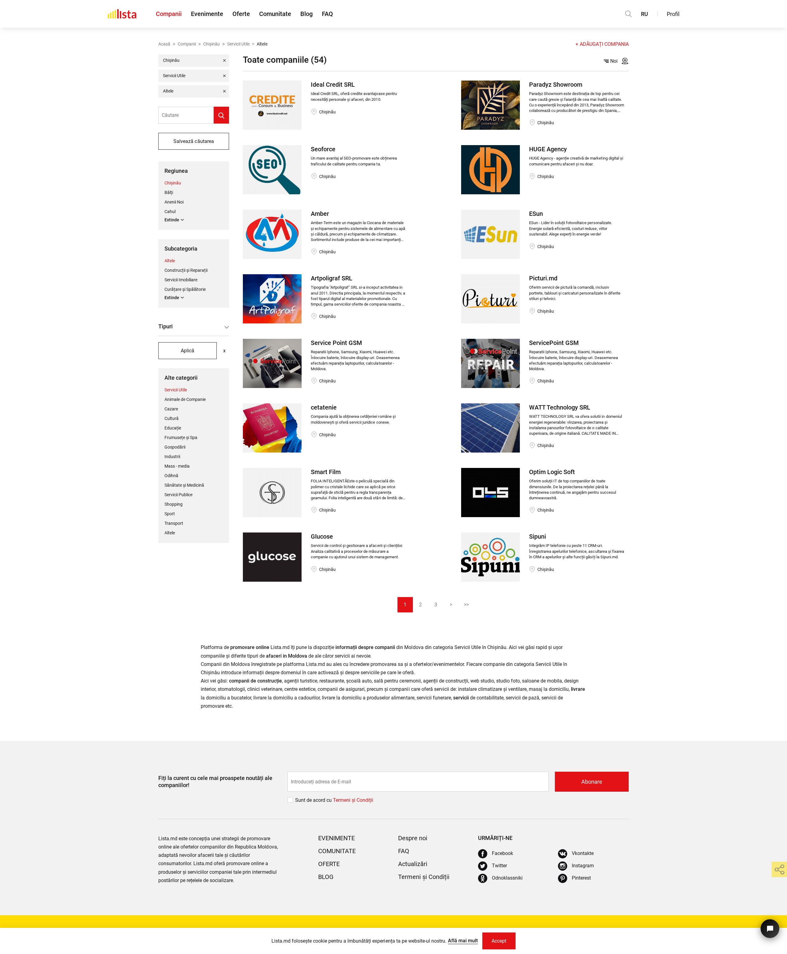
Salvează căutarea (193, 141)
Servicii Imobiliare (180, 279)
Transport (173, 523)
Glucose (322, 536)
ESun (536, 213)
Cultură (171, 418)
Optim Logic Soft (552, 472)
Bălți (168, 192)
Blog (306, 14)
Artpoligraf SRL (331, 278)
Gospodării (174, 447)
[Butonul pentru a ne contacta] (770, 928)
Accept (499, 941)
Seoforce (323, 149)
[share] (779, 869)
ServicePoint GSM (554, 342)
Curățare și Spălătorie (185, 289)
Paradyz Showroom (555, 84)
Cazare (171, 408)
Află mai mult (463, 941)
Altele (169, 260)
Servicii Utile (238, 44)
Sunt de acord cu (314, 800)
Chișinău (211, 44)
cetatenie (324, 407)
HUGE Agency (548, 149)
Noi (614, 61)
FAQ (327, 14)
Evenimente (207, 14)
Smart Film (326, 472)
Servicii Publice (178, 494)
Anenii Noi (174, 202)
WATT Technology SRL (559, 407)
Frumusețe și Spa (180, 437)
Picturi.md (543, 278)
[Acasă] (122, 13)
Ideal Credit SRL (333, 84)
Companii (169, 14)
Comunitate (275, 14)
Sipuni (537, 536)
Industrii (172, 456)
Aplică (187, 351)
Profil (673, 14)
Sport (169, 513)
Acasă (164, 44)
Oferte (241, 14)
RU (644, 14)
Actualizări (412, 864)
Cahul (170, 211)
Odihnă (171, 475)
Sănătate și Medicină (184, 485)
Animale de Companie (185, 399)
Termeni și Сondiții (353, 800)
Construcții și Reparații (186, 270)
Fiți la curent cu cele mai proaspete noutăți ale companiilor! (215, 781)
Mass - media (177, 466)
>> (466, 605)
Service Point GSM (336, 342)
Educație (172, 428)
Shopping (173, 504)
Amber (320, 213)
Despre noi (412, 838)
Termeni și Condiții (423, 877)
